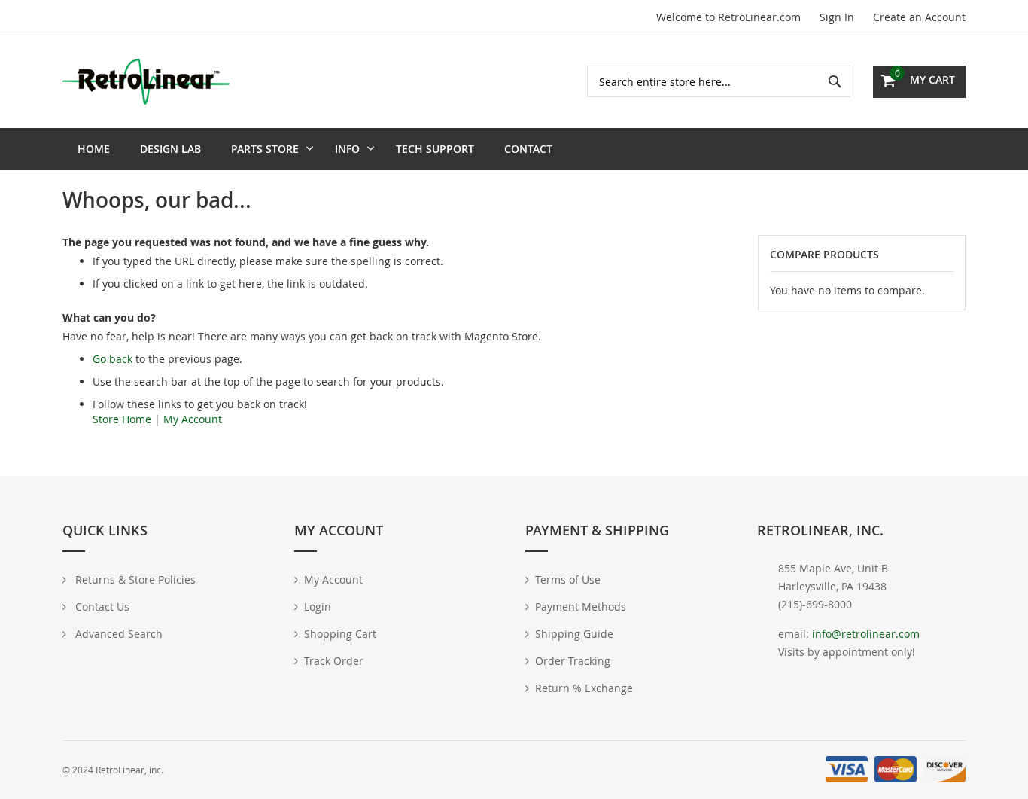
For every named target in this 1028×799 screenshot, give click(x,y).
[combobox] (718, 81)
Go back (112, 359)
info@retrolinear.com (866, 634)
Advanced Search (117, 634)
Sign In (837, 17)
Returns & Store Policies (134, 579)
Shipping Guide (574, 634)
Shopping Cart (340, 634)
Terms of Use (568, 579)
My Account (192, 419)
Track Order (333, 661)
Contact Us (100, 606)
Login (317, 606)
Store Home (122, 419)
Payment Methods (580, 606)
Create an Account (919, 17)
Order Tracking (572, 661)
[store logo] (146, 81)
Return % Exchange (584, 688)
